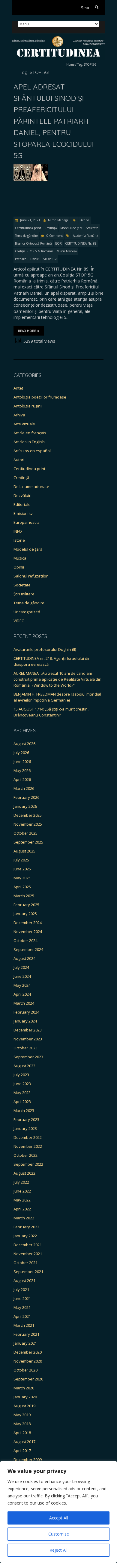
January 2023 (25, 1128)
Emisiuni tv (23, 513)
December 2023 (28, 1030)
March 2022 (24, 1218)
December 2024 (28, 922)
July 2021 (21, 1289)
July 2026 (21, 752)
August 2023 (24, 1065)
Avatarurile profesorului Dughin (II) (45, 649)
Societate (92, 228)
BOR (58, 243)
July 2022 (21, 1182)
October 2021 (26, 1262)
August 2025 (24, 851)
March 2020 (24, 1388)
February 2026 (26, 797)
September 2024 (28, 949)
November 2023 (28, 1039)
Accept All (58, 1518)
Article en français (30, 432)
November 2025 (28, 824)
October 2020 (26, 1370)
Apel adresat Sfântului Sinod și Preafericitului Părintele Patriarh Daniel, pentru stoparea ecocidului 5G (54, 121)
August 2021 (24, 1280)
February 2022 (26, 1227)
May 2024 (22, 985)
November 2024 (28, 931)
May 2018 (22, 1423)
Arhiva (84, 220)
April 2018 (22, 1432)
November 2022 (28, 1146)
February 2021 (26, 1334)
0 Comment (54, 236)
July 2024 (21, 967)
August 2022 (24, 1173)
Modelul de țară (71, 228)
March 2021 (24, 1325)
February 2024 (26, 1012)
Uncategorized (27, 611)
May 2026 (22, 770)
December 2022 (28, 1137)
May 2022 (22, 1200)
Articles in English (29, 441)
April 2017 (22, 1450)
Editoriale (22, 504)
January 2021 (25, 1343)
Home (70, 64)
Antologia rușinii (28, 406)
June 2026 (22, 761)
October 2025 (26, 833)
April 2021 (22, 1316)
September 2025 (28, 842)
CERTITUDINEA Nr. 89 (81, 243)
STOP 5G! (50, 259)
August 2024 (24, 958)
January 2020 (25, 1397)
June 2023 (22, 1083)
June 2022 (22, 1191)
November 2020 (28, 1361)
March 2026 (24, 788)
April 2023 (22, 1101)
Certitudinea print (28, 228)
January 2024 (25, 1021)
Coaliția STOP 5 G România (34, 251)
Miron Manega (58, 220)
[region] (58, 1512)
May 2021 (22, 1307)
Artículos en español (32, 450)
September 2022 (28, 1164)
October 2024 (26, 940)
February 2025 (26, 904)
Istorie (19, 540)
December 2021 (28, 1244)
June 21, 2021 (29, 220)
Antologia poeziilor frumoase (40, 397)
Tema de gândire (26, 236)
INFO (18, 531)
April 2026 (22, 779)
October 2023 (26, 1048)
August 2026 (24, 743)
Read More (27, 331)
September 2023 (28, 1056)
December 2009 (28, 1459)
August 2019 (24, 1405)
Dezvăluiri (23, 495)
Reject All (59, 1550)
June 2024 (22, 976)
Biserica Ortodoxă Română (33, 243)
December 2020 (28, 1352)
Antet (18, 388)
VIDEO (19, 620)
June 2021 (22, 1298)
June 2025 (22, 869)
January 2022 (25, 1235)
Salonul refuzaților (31, 576)
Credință (50, 228)
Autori (19, 459)
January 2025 (25, 913)
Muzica (20, 558)
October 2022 (26, 1155)
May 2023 (22, 1092)
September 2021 (28, 1271)
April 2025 (22, 886)
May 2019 (22, 1414)
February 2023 (26, 1119)
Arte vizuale (24, 424)
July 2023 (21, 1074)
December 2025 (28, 815)
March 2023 (24, 1110)
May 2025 (22, 878)
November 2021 (28, 1253)
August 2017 (24, 1441)
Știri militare (24, 594)
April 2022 (22, 1209)
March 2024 (24, 1003)
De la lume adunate (31, 486)
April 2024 (22, 994)
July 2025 (21, 860)
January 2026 (25, 806)
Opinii (19, 567)
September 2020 (28, 1379)
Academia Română (85, 236)
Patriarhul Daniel (27, 259)
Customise (58, 1534)
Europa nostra (27, 522)
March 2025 (24, 895)
